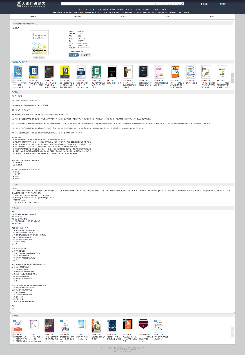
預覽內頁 (40, 57)
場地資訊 (163, 9)
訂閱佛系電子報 (162, 12)
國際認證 (120, 9)
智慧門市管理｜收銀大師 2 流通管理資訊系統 (67, 339)
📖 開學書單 (129, 12)
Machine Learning (84, 48)
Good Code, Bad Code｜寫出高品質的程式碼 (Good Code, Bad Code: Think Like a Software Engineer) (130, 88)
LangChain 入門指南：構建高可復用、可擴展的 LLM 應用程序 (224, 86)
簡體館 (105, 9)
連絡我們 (126, 348)
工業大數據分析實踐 (114, 83)
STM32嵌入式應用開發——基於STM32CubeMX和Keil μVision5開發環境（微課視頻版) (36, 341)
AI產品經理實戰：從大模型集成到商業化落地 (130, 339)
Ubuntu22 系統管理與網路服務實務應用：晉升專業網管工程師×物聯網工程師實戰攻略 (177, 87)
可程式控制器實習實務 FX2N (98, 338)
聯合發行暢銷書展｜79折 (116, 12)
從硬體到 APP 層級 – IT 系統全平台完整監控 (114, 339)
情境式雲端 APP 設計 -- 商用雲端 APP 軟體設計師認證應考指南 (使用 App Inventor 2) (20, 341)
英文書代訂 (137, 12)
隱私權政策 (133, 348)
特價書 (212, 16)
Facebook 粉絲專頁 (107, 348)
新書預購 (77, 16)
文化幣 (154, 12)
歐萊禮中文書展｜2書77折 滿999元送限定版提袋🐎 (68, 12)
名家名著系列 (146, 12)
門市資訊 (155, 9)
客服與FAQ (118, 348)
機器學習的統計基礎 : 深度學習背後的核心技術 (98, 85)
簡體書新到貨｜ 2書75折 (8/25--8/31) (96, 12)
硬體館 (112, 9)
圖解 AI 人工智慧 (191, 83)
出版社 (138, 9)
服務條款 (141, 348)
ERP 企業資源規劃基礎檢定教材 (161, 338)
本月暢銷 (167, 16)
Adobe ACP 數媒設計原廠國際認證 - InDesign (146, 339)
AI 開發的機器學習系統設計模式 (161, 84)
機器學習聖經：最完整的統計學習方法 (145, 84)
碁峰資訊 (81, 31)
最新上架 (33, 16)
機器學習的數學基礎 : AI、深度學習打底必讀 (36, 85)
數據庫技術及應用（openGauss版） (82, 338)
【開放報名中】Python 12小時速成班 (179, 12)
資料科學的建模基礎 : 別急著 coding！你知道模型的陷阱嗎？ (67, 85)
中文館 (92, 9)
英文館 (98, 9)
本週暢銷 (122, 16)
